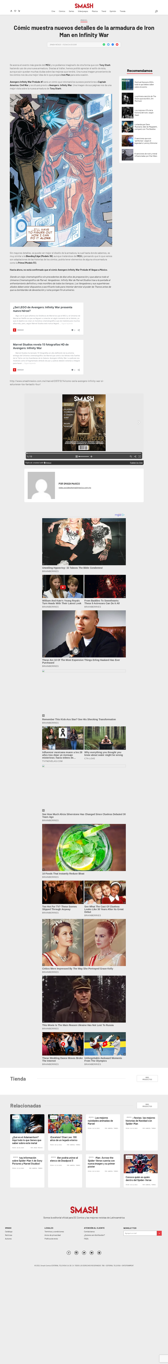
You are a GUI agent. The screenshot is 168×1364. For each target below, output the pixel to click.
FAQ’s (86, 1238)
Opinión (113, 11)
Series (71, 11)
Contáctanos (89, 1231)
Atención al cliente (94, 1228)
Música (95, 11)
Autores (8, 1238)
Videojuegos (83, 11)
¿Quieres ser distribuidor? (94, 1235)
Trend (103, 11)
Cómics (62, 11)
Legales (49, 1228)
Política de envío (51, 1238)
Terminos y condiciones (54, 1231)
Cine (53, 11)
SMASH (8, 1228)
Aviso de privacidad (53, 1235)
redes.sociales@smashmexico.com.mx (75, 487)
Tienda (122, 11)
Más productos (147, 1078)
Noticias (8, 1235)
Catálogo (8, 1231)
